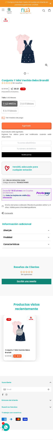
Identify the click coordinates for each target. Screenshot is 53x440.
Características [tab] (11, 244)
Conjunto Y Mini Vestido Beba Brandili (17, 351)
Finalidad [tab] (7, 237)
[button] (7, 83)
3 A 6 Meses (27, 103)
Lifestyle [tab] (7, 230)
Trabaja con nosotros (11, 412)
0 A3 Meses (9, 103)
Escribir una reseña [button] (26, 281)
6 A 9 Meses (10, 110)
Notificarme (26, 155)
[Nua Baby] (23, 11)
